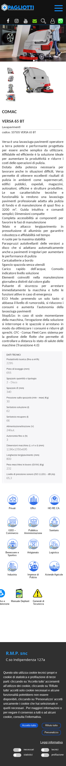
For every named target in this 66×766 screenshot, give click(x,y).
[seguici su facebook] (6, 22)
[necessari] (17, 750)
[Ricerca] (43, 19)
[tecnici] (45, 750)
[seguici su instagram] (16, 22)
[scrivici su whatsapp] (60, 21)
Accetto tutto (29, 725)
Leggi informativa (51, 742)
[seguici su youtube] (25, 22)
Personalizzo (51, 732)
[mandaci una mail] (34, 22)
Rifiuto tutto (51, 725)
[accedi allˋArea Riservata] (52, 19)
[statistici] (17, 755)
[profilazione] (45, 755)
